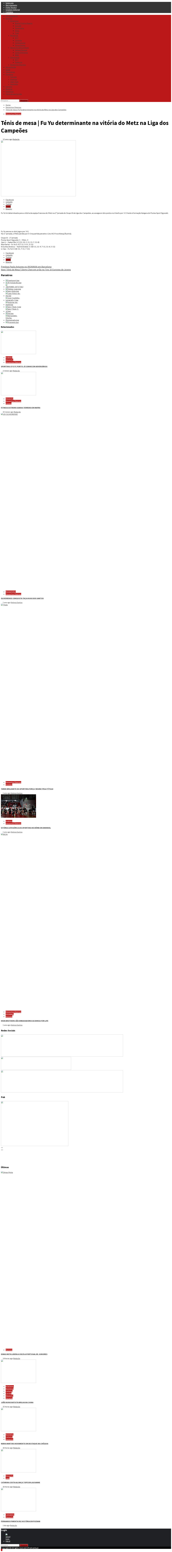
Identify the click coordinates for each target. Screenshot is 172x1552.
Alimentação (11, 67)
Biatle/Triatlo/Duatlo (23, 23)
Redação (16, 139)
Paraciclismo (20, 45)
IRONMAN (10, 1014)
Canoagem (10, 1514)
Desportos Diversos (18, 65)
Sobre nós (10, 3)
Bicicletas (14, 35)
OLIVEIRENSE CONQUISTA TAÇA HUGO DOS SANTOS (22, 598)
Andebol (9, 357)
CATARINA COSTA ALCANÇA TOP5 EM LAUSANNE (20, 1482)
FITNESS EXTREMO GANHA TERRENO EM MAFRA (20, 407)
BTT (16, 38)
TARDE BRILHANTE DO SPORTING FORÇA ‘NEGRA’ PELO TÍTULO (27, 789)
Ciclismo (18, 40)
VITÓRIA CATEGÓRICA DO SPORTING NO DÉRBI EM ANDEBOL (26, 828)
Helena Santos (16, 602)
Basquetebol (11, 592)
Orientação (14, 57)
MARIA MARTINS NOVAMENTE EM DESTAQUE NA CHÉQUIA (24, 1443)
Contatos (9, 12)
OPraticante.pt (12, 16)
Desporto (9, 360)
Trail (17, 33)
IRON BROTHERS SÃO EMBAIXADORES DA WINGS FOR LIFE (24, 1021)
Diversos (13, 79)
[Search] (1, 98)
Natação (9, 1398)
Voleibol (9, 784)
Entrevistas (10, 72)
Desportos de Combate (19, 47)
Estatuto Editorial (13, 10)
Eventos (9, 86)
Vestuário (14, 84)
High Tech (14, 82)
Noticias (9, 18)
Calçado (13, 77)
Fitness (8, 403)
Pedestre (18, 62)
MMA (17, 55)
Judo (7, 1478)
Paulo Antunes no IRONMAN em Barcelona (26, 266)
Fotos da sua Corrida (14, 94)
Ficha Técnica (11, 7)
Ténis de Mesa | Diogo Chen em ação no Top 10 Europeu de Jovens (36, 269)
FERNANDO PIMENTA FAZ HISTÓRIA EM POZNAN (20, 1521)
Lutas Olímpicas (21, 52)
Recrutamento (11, 5)
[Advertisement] (71, 222)
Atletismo (14, 21)
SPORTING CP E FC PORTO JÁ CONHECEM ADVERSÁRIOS (24, 366)
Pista (17, 30)
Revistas (9, 89)
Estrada (18, 26)
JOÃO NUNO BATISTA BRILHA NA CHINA (17, 1402)
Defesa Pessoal (21, 50)
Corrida (8, 1393)
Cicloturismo (20, 43)
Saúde (8, 69)
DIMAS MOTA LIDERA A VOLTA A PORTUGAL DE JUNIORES (24, 1354)
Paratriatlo (19, 28)
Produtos (9, 74)
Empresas (10, 91)
